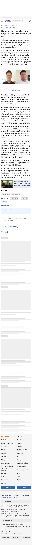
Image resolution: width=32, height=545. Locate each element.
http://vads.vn (10, 531)
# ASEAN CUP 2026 (18, 21)
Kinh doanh (20, 440)
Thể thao (19, 443)
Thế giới (19, 446)
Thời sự (5, 25)
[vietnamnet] (7, 22)
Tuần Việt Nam (5, 463)
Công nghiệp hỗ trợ (22, 463)
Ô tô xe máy (4, 456)
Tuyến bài (8, 487)
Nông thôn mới (21, 466)
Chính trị (19, 436)
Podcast (19, 480)
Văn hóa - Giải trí (22, 450)
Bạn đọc (19, 460)
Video (18, 476)
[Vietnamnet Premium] (5, 437)
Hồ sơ (18, 473)
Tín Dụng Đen (24, 198)
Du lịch (19, 456)
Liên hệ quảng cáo (7, 520)
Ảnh (2, 476)
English (3, 473)
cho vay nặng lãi (14, 198)
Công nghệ (20, 453)
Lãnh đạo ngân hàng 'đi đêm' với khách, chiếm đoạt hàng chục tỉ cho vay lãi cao (22, 183)
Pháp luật (14, 25)
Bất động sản (5, 460)
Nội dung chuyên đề (22, 470)
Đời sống (3, 450)
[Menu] (2, 21)
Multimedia (4, 480)
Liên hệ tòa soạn (6, 501)
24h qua (3, 483)
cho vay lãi (6, 201)
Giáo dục (3, 446)
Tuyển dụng (26, 537)
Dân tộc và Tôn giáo (7, 443)
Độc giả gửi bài (16, 537)
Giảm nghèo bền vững (7, 466)
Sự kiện (24, 487)
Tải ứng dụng (5, 537)
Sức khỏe (3, 453)
